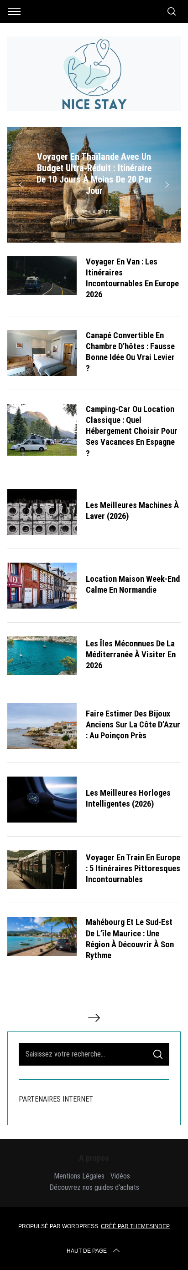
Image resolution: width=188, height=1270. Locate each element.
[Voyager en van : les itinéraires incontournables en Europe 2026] (42, 275)
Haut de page (87, 1251)
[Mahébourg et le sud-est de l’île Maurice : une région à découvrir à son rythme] (42, 936)
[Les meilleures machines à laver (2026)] (42, 512)
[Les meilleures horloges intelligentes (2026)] (42, 800)
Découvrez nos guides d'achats (94, 1187)
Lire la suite (94, 211)
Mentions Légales (79, 1176)
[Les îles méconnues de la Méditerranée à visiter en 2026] (42, 655)
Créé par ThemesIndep (135, 1226)
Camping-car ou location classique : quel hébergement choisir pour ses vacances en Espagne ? (132, 431)
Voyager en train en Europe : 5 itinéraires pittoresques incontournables (133, 868)
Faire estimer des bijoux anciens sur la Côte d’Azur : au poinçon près (133, 725)
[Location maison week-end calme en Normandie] (42, 586)
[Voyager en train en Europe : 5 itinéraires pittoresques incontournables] (42, 869)
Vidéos (120, 1176)
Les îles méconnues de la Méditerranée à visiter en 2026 (131, 655)
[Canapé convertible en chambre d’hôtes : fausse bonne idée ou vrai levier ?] (42, 353)
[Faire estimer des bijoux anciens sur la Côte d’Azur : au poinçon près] (42, 726)
